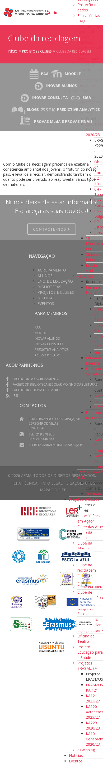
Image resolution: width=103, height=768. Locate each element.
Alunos (45, 275)
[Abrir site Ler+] (74, 511)
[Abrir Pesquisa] (48, 12)
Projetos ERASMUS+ (87, 666)
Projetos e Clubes (84, 499)
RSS (15, 395)
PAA (45, 73)
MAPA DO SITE (53, 489)
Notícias (76, 755)
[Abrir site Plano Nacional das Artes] (19, 556)
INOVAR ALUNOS (61, 85)
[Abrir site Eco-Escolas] (43, 556)
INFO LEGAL (52, 483)
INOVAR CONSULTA (50, 97)
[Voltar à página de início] (50, 12)
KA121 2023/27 (93, 698)
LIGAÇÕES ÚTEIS (80, 483)
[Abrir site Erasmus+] (32, 578)
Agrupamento (52, 270)
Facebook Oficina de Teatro (36, 390)
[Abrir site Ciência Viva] (70, 533)
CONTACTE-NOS (50, 229)
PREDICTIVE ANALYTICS (78, 109)
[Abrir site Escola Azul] (76, 556)
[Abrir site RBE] (38, 511)
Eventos (76, 760)
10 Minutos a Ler (94, 243)
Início (12, 51)
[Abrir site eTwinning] (66, 578)
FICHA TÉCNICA (24, 483)
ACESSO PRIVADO (47, 355)
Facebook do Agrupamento (35, 379)
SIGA (87, 97)
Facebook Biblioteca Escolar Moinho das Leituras (54, 384)
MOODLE (73, 73)
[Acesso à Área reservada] (55, 12)
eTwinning (86, 749)
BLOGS (33, 109)
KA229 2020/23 (93, 725)
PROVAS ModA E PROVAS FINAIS (63, 121)
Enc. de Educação (55, 281)
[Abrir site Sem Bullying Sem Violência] (45, 601)
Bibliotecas (49, 286)
